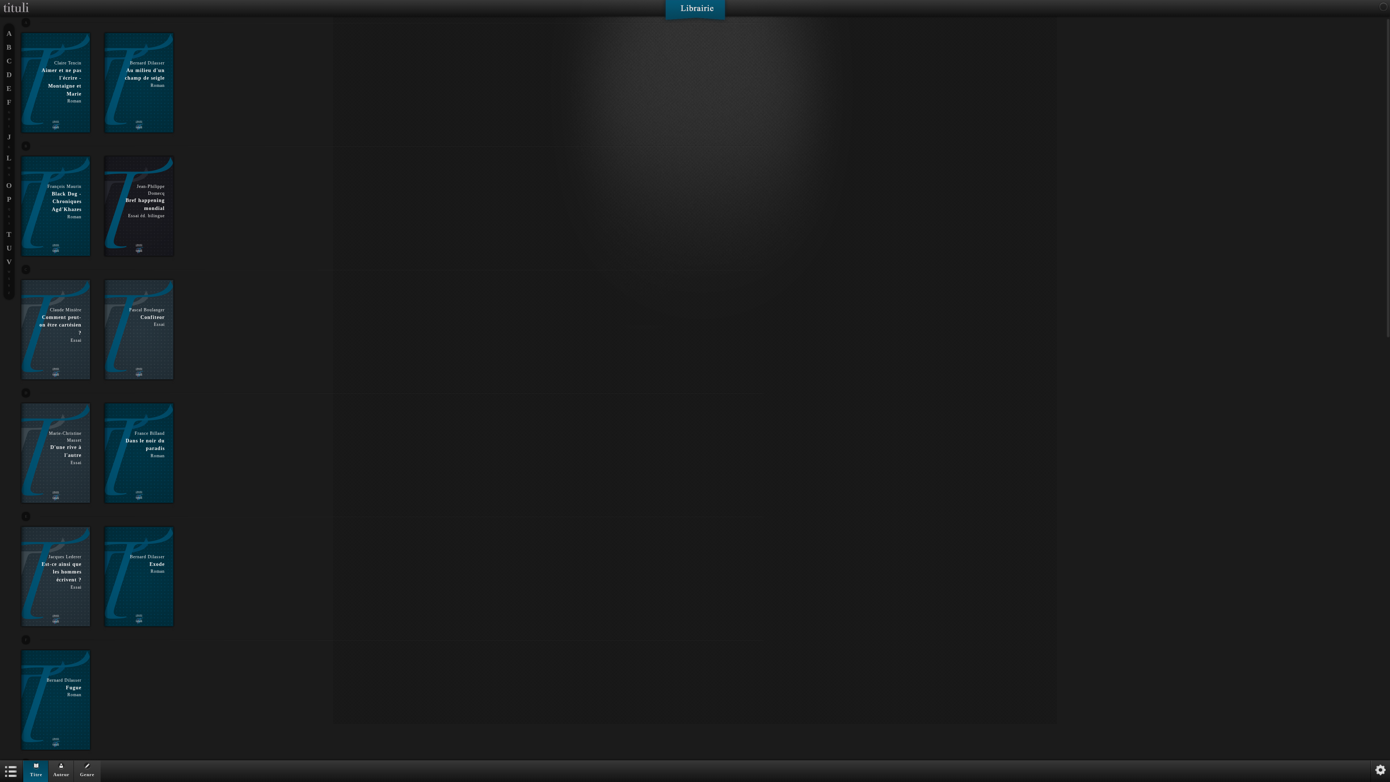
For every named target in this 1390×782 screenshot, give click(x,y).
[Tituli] (16, 2)
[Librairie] (695, 12)
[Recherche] (1383, 7)
